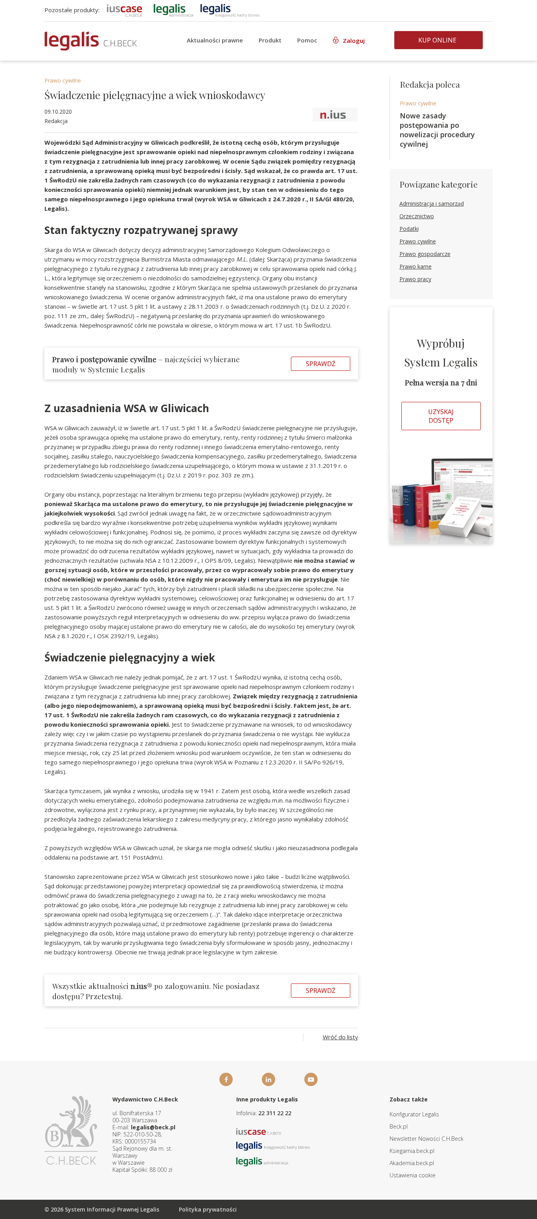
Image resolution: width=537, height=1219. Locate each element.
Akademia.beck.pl (412, 1163)
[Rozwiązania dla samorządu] (173, 10)
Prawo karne (415, 266)
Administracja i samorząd (431, 203)
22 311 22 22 (274, 1113)
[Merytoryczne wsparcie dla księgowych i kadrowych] (229, 10)
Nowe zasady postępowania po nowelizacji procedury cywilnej (437, 130)
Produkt (270, 40)
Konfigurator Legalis (414, 1114)
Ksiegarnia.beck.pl (412, 1151)
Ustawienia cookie (413, 1175)
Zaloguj (354, 40)
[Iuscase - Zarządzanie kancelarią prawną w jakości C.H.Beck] (258, 1130)
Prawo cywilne (62, 80)
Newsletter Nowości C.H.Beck (426, 1138)
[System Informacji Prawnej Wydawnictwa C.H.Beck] (90, 41)
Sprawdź (320, 363)
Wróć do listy (340, 1037)
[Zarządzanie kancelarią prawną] (124, 10)
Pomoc (307, 40)
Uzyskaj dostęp (441, 416)
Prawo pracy (415, 279)
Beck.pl (399, 1126)
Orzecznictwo (416, 216)
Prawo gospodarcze (425, 254)
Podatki (409, 228)
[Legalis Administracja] (262, 1161)
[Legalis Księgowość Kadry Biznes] (273, 1145)
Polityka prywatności (208, 1209)
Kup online (437, 40)
